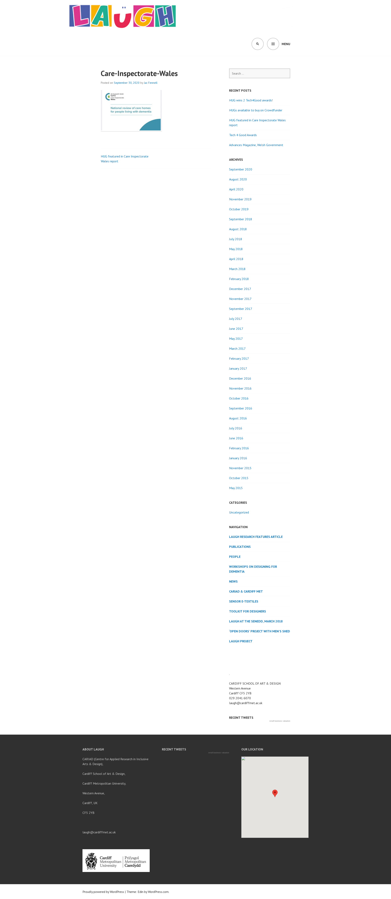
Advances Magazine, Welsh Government (256, 145)
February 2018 (239, 279)
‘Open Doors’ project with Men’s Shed (259, 631)
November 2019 (240, 199)
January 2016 (238, 458)
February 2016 (239, 448)
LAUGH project (241, 641)
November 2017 (240, 299)
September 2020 (240, 169)
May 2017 (236, 339)
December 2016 (240, 378)
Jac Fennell (150, 83)
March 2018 (237, 269)
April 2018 (236, 259)
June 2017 (236, 329)
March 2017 (237, 348)
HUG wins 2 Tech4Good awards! (251, 100)
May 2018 (236, 249)
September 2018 (240, 219)
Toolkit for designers (247, 611)
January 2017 (238, 368)
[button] (275, 793)
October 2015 (238, 478)
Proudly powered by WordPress (103, 892)
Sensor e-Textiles (243, 601)
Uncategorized (239, 512)
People (235, 557)
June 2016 (236, 438)
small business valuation (279, 721)
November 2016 (240, 388)
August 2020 (238, 179)
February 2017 (239, 358)
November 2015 (240, 468)
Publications (240, 547)
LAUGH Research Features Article (256, 537)
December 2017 (240, 289)
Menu (286, 44)
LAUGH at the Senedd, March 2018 (256, 621)
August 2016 (238, 418)
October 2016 (238, 398)
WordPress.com (158, 892)
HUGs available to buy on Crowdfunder (255, 110)
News (233, 581)
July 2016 (235, 428)
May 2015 (236, 488)
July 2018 (235, 239)
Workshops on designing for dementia (253, 569)
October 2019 (238, 209)
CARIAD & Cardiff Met (246, 591)
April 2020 (236, 189)
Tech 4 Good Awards (243, 135)
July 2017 (235, 319)
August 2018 (238, 229)
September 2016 (240, 408)
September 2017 (240, 309)
